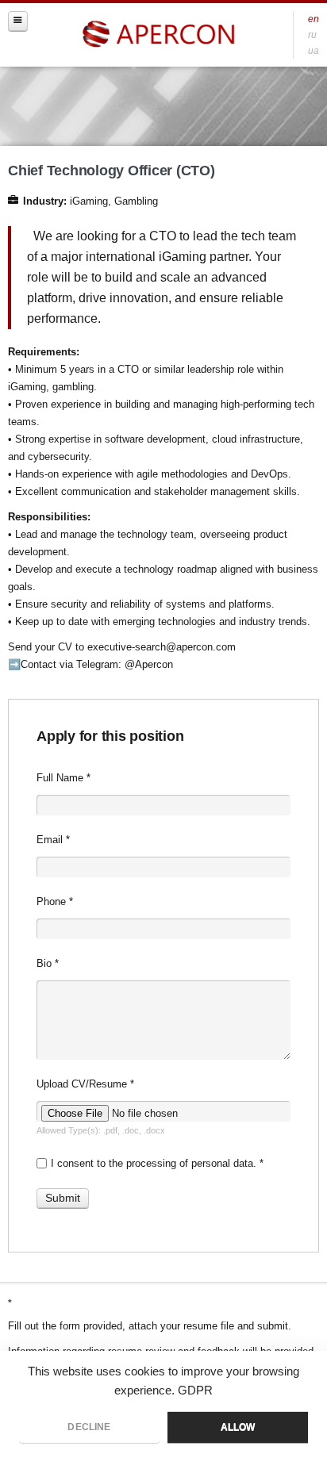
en (313, 18)
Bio (48, 963)
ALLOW (238, 1427)
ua (313, 50)
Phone (55, 901)
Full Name (63, 778)
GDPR (195, 1390)
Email (53, 840)
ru (312, 34)
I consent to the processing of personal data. (157, 1163)
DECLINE (88, 1427)
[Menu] (18, 21)
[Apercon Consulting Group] (160, 34)
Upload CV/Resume (85, 1084)
